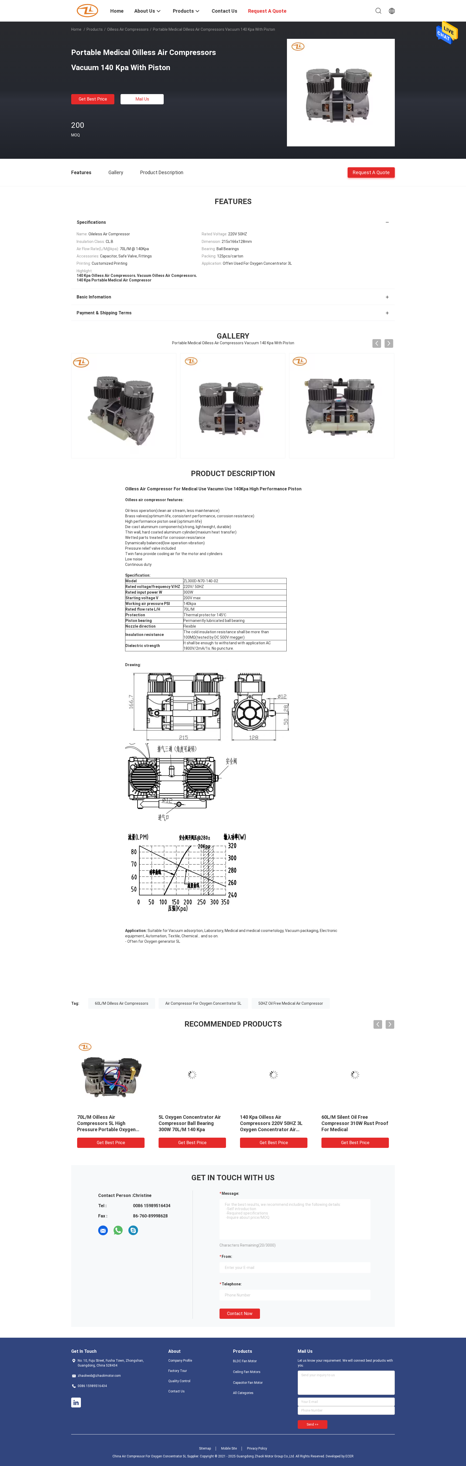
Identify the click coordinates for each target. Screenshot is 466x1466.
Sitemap (205, 1448)
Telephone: (232, 1284)
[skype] (133, 1230)
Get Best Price (93, 99)
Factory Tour (177, 1371)
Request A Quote (371, 172)
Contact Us (176, 1391)
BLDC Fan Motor (245, 1361)
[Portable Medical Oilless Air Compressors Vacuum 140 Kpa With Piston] (341, 92)
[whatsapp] (118, 1230)
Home (76, 29)
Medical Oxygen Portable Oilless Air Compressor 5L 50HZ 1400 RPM (188, 1123)
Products (95, 29)
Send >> (312, 1424)
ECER (349, 1456)
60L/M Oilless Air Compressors (121, 1003)
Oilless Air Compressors (128, 29)
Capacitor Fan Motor (248, 1383)
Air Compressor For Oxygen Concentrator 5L (203, 1003)
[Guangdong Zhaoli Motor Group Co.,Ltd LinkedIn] (76, 1403)
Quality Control (179, 1381)
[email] (103, 1230)
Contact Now (239, 1313)
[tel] (148, 1230)
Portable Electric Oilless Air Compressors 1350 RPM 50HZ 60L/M (273, 1123)
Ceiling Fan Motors (247, 1372)
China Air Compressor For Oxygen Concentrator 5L (149, 1456)
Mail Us (142, 99)
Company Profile (180, 1360)
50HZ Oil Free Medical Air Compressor (290, 1003)
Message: (230, 1193)
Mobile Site (229, 1448)
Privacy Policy (257, 1448)
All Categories (243, 1393)
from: (227, 1256)
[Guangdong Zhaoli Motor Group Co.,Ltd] (87, 10)
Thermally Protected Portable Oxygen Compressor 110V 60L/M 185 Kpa (355, 1123)
